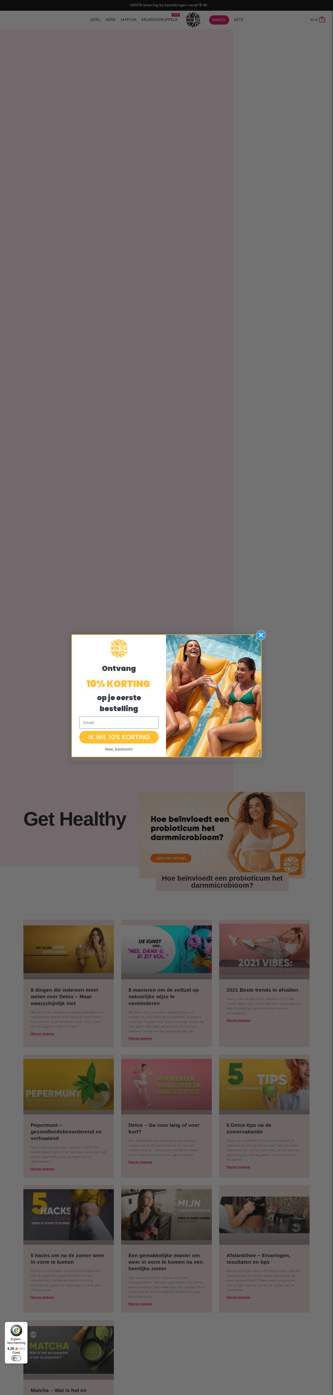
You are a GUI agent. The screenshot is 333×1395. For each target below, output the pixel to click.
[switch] (16, 1358)
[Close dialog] (261, 635)
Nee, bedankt (119, 749)
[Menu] (25, 1325)
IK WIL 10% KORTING (119, 737)
